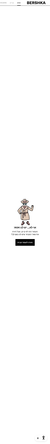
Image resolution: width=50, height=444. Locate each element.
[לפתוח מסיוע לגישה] (43, 438)
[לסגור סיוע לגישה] (38, 438)
